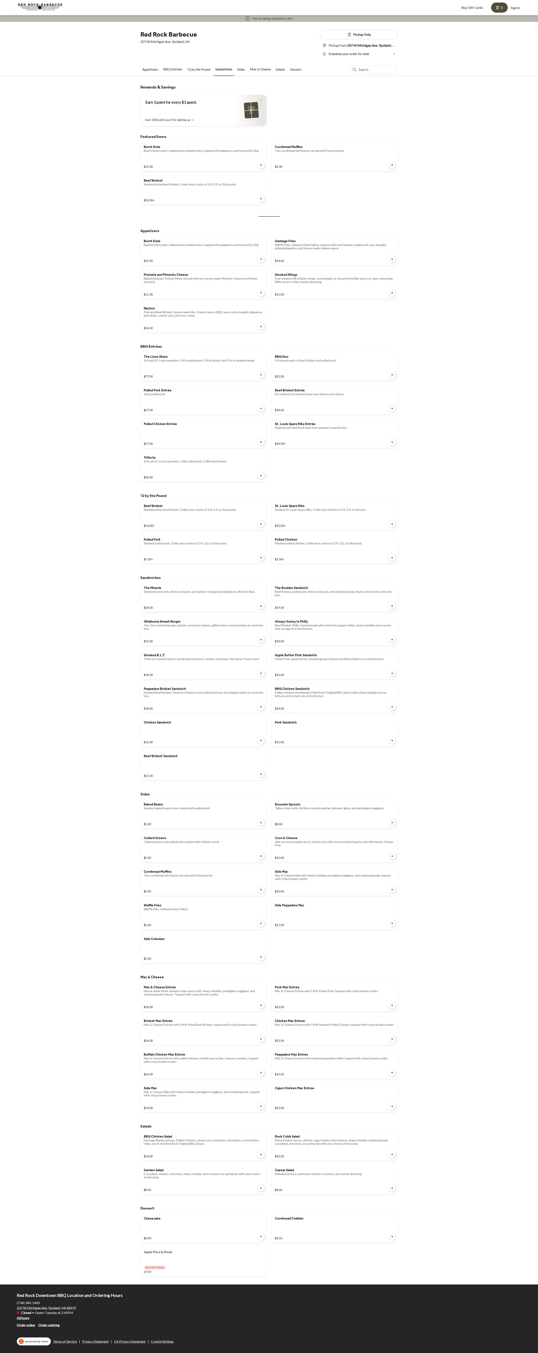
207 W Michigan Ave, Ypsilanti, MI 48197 (46, 1307)
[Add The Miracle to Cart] (261, 606)
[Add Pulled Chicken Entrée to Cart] (261, 442)
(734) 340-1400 (28, 1302)
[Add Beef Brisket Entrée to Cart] (392, 408)
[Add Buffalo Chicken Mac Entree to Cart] (261, 1072)
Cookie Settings (162, 1341)
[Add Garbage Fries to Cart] (392, 259)
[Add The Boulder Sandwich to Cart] (392, 606)
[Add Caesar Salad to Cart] (392, 1188)
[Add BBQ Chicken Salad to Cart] (261, 1154)
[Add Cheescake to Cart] (261, 1236)
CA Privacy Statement (130, 1341)
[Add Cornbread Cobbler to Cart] (392, 1236)
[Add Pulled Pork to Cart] (261, 557)
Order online (26, 1325)
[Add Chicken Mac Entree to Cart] (392, 1039)
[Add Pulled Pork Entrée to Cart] (261, 408)
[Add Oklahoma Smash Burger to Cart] (261, 639)
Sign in (515, 8)
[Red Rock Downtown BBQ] (40, 7)
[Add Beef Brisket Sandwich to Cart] (261, 774)
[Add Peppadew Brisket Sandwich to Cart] (261, 707)
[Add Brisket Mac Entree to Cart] (261, 1039)
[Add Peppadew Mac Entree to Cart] (392, 1072)
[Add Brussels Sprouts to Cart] (392, 822)
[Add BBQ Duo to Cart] (392, 374)
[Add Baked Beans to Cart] (261, 822)
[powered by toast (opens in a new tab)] (34, 1341)
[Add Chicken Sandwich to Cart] (261, 740)
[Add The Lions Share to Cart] (261, 374)
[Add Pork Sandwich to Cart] (392, 740)
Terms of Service (65, 1341)
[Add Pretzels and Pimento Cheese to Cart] (261, 292)
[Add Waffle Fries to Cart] (261, 923)
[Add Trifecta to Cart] (261, 475)
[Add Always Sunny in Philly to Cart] (392, 639)
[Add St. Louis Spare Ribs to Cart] (392, 524)
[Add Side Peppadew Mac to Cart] (392, 923)
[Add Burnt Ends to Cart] (261, 165)
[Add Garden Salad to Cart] (261, 1188)
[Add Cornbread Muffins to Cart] (392, 165)
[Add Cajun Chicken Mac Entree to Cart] (392, 1106)
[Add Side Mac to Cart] (392, 889)
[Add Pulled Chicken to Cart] (392, 557)
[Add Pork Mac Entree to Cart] (392, 1005)
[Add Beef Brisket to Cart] (261, 198)
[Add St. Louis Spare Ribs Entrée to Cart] (392, 442)
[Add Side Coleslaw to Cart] (261, 957)
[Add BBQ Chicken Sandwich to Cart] (392, 707)
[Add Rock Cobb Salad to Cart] (392, 1154)
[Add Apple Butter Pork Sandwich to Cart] (392, 673)
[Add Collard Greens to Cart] (261, 856)
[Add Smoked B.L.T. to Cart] (261, 673)
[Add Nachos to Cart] (261, 326)
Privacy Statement (95, 1341)
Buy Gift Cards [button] (472, 7)
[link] (150, 69)
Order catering (49, 1325)
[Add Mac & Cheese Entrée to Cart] (261, 1005)
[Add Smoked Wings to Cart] (392, 292)
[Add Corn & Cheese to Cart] (392, 856)
